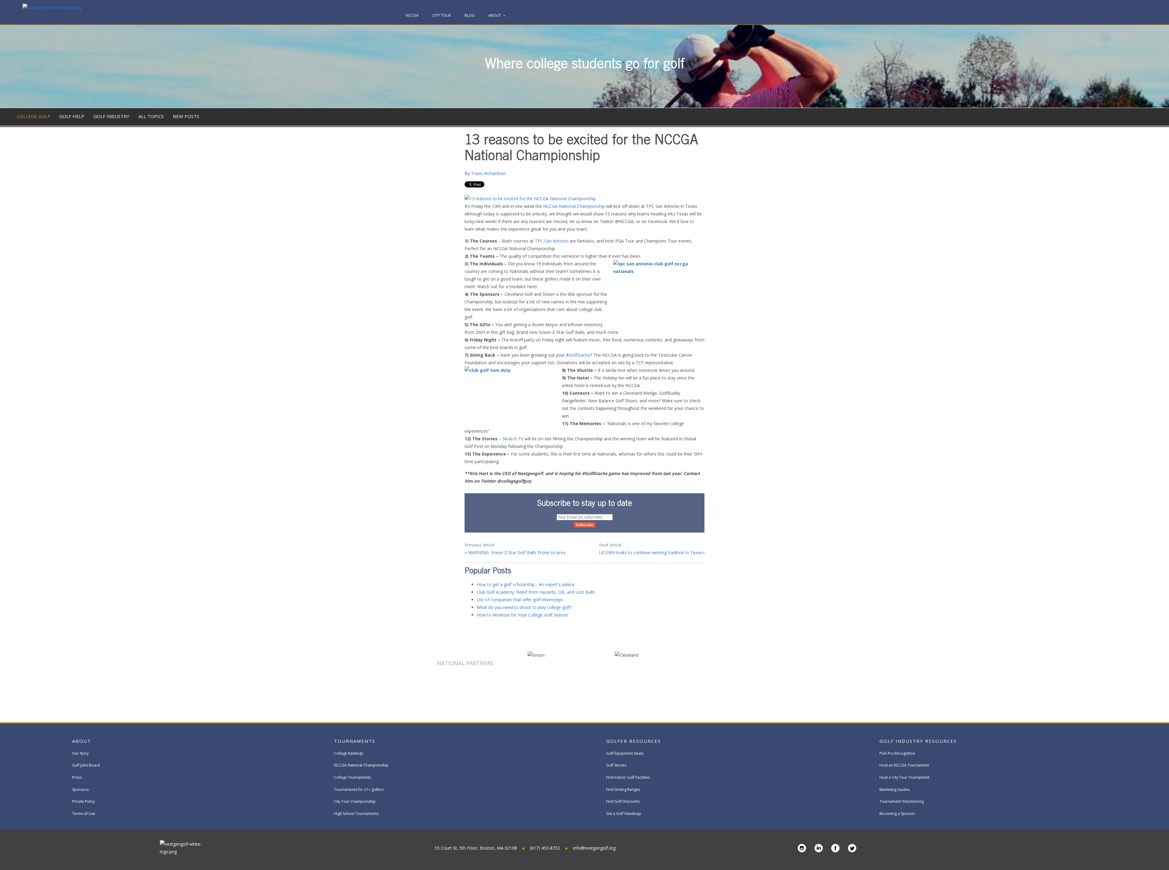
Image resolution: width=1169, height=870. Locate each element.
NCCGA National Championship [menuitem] (361, 765)
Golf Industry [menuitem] (111, 116)
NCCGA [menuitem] (412, 15)
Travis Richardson (488, 173)
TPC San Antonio (551, 241)
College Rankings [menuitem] (348, 753)
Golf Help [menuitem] (71, 116)
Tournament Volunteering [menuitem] (901, 801)
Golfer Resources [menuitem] (633, 741)
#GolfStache (578, 355)
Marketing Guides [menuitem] (894, 789)
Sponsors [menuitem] (80, 789)
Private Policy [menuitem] (83, 801)
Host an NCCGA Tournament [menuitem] (904, 765)
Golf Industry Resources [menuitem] (918, 741)
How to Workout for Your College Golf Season (522, 615)
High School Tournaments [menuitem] (356, 813)
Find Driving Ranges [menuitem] (623, 789)
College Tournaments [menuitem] (352, 777)
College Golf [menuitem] (33, 116)
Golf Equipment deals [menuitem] (624, 753)
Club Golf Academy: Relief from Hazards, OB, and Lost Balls (536, 592)
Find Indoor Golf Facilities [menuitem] (628, 777)
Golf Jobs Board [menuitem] (86, 765)
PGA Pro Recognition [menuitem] (897, 753)
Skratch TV (512, 439)
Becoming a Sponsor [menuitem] (897, 813)
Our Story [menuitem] (80, 753)
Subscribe (1121, 134)
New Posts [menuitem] (186, 116)
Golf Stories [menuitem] (616, 765)
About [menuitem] (494, 15)
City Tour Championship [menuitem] (355, 801)
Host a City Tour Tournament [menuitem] (904, 777)
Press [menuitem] (77, 777)
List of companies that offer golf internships (520, 600)
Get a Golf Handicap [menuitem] (623, 813)
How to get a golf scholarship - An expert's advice (525, 584)
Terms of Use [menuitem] (83, 813)
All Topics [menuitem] (151, 116)
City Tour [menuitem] (441, 15)
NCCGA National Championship (574, 206)
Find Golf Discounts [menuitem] (623, 801)
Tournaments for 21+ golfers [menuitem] (359, 789)
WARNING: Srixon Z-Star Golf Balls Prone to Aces (516, 552)
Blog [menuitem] (470, 15)
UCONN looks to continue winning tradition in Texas (650, 552)
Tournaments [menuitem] (354, 741)
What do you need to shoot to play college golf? (524, 607)
